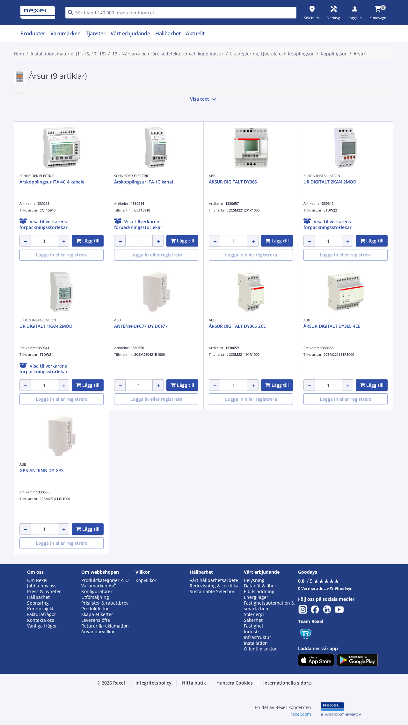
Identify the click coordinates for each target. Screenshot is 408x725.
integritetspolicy (212, 178)
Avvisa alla (227, 282)
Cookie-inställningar (138, 256)
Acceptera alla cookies (276, 282)
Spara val (133, 282)
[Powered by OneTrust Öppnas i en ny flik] (282, 302)
